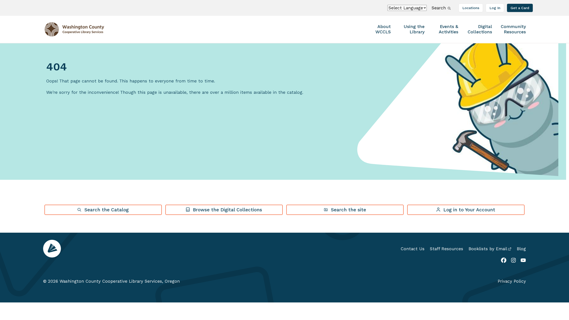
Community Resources (513, 29)
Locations (470, 8)
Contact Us (413, 248)
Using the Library (414, 29)
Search (438, 7)
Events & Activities (448, 29)
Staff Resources (446, 248)
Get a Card (520, 8)
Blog (521, 248)
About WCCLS (383, 29)
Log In (494, 8)
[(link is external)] (503, 261)
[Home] (71, 29)
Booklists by (488, 248)
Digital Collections (480, 29)
